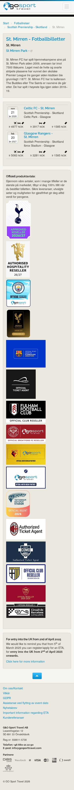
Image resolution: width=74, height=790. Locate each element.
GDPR (7, 698)
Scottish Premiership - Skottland (27, 27)
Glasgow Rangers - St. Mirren (38, 135)
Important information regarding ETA (26, 713)
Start (6, 23)
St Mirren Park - (18, 51)
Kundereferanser (13, 717)
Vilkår (6, 693)
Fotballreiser (22, 23)
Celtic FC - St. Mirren (39, 108)
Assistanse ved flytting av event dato (25, 703)
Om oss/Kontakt (13, 688)
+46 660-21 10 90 (24, 744)
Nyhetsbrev (10, 708)
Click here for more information (25, 661)
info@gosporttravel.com (26, 748)
